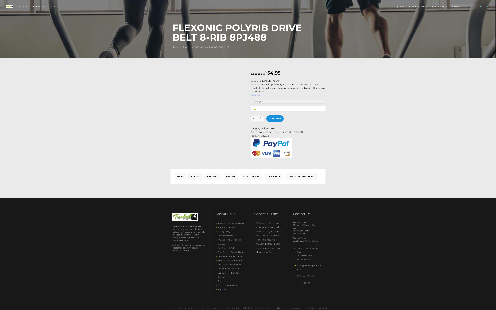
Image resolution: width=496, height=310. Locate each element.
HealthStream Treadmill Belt (230, 256)
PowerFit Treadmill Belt (228, 269)
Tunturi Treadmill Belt (227, 285)
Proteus (221, 281)
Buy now (276, 118)
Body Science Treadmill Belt (230, 252)
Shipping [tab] (212, 176)
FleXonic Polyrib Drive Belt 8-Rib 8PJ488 (279, 132)
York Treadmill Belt (226, 248)
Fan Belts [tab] (274, 176)
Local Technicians (225, 236)
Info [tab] (180, 176)
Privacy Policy (224, 231)
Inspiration (222, 289)
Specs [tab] (195, 176)
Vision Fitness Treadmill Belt (230, 260)
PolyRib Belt (268, 128)
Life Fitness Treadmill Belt (229, 265)
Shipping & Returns (226, 227)
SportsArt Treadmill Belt (228, 273)
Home (175, 47)
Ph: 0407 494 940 (306, 276)
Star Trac (221, 277)
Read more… (257, 95)
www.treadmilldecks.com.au (216, 308)
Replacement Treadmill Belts (231, 223)
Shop (185, 47)
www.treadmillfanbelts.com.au (311, 308)
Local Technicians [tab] (301, 176)
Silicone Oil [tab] (251, 176)
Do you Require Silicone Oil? (266, 81)
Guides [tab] (230, 176)
